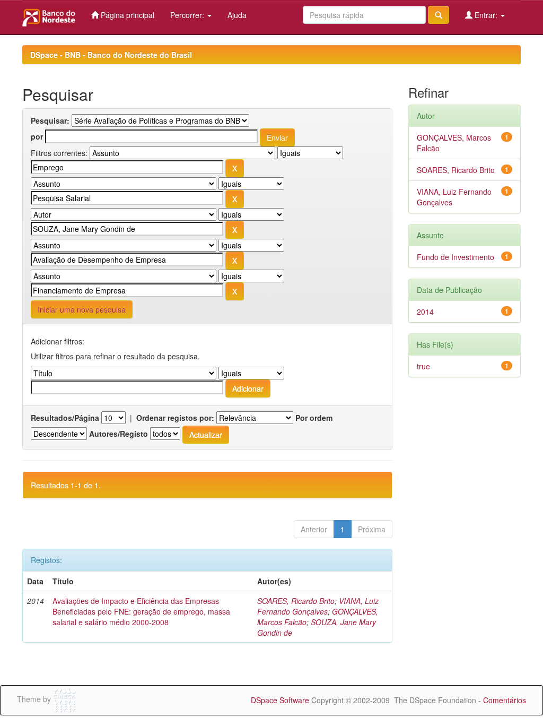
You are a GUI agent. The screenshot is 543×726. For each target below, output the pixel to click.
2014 (425, 311)
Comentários (504, 700)
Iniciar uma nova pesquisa (82, 309)
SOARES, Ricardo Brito (296, 600)
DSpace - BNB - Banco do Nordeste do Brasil (111, 54)
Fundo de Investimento (455, 257)
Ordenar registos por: (175, 417)
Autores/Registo (118, 433)
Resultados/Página (65, 417)
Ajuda (237, 15)
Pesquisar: (50, 120)
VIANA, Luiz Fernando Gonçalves (318, 606)
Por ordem (313, 417)
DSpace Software (280, 700)
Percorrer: (188, 15)
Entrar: (486, 15)
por (37, 136)
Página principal (126, 15)
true (423, 366)
